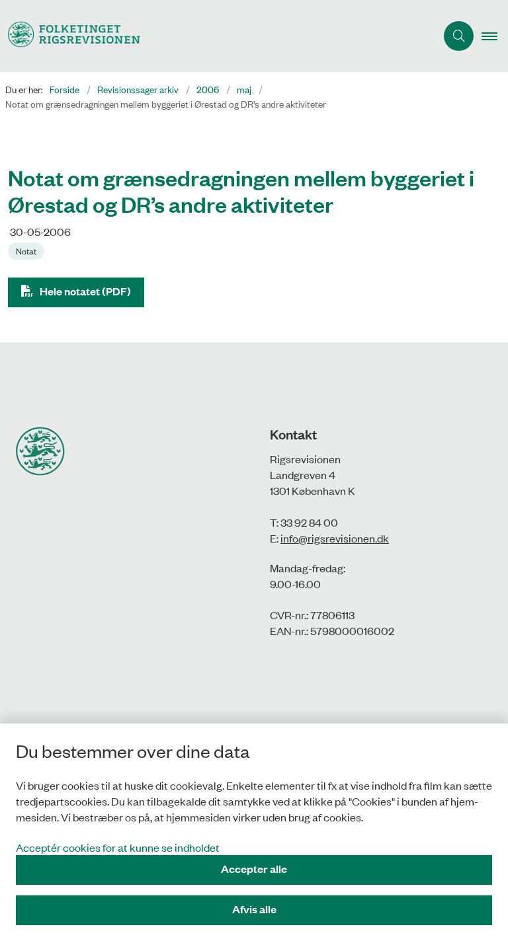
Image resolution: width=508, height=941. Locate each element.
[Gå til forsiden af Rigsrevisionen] (212, 36)
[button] (495, 36)
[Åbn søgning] (459, 36)
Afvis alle (254, 909)
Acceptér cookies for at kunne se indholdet (118, 847)
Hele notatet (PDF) (85, 291)
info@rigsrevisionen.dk (334, 538)
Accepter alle (254, 868)
